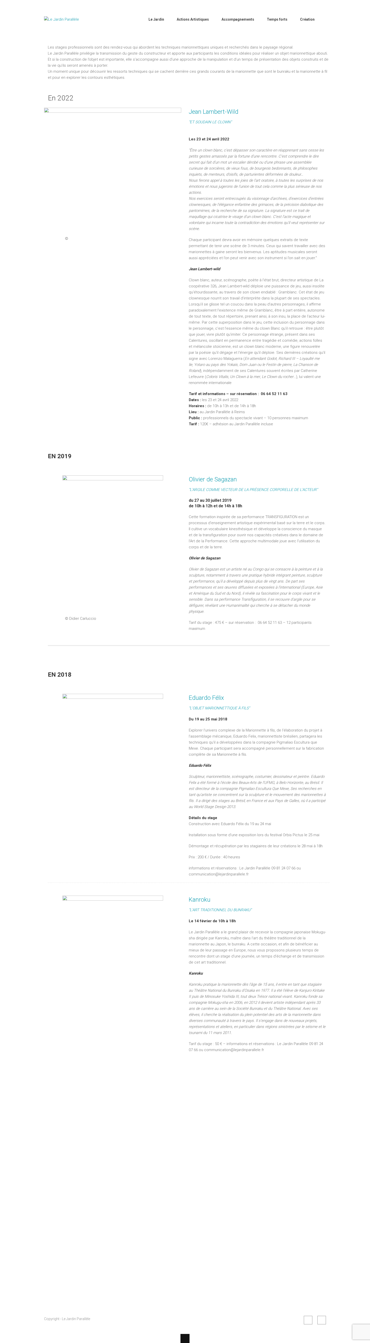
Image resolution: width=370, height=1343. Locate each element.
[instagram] (321, 1320)
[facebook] (308, 1320)
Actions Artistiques (193, 19)
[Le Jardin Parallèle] (69, 32)
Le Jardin (156, 19)
